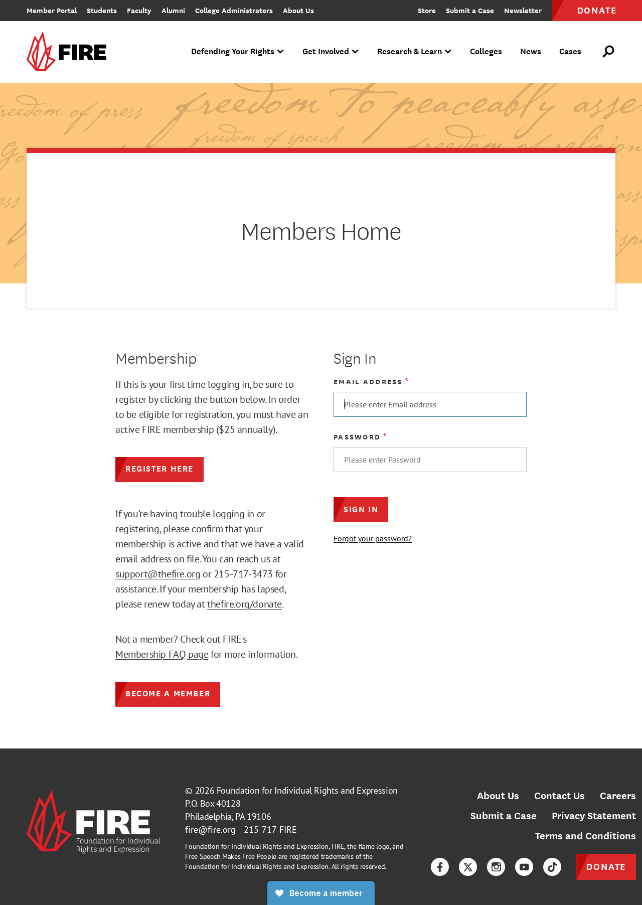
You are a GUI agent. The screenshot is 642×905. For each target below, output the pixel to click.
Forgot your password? (373, 538)
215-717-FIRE (270, 829)
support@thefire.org (157, 573)
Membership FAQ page (161, 654)
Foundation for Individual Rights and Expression (307, 790)
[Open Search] (608, 51)
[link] (70, 52)
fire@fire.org (210, 829)
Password (357, 437)
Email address (368, 382)
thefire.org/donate (244, 604)
